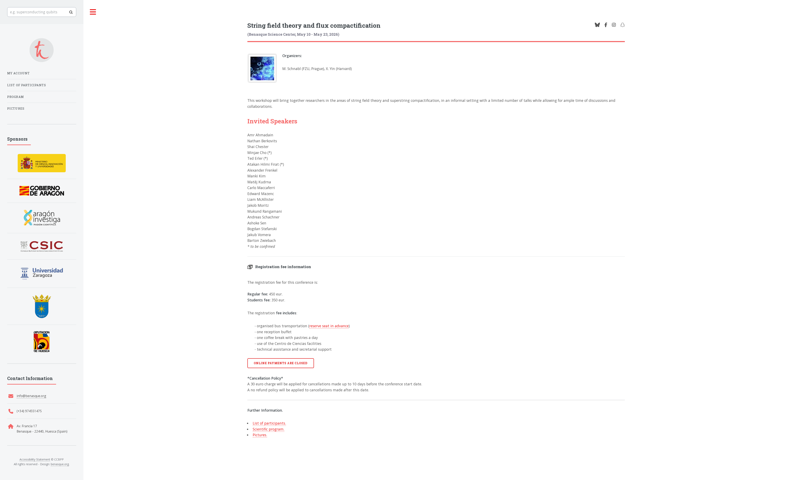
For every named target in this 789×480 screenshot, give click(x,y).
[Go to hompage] (42, 50)
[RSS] (622, 25)
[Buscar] (71, 12)
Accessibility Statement (35, 459)
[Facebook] (605, 25)
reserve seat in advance (329, 325)
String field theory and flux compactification (314, 25)
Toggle (93, 12)
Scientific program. (268, 429)
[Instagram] (614, 25)
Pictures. (260, 434)
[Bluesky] (597, 25)
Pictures (15, 108)
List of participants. (269, 423)
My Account (18, 73)
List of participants (26, 85)
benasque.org (60, 464)
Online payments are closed (280, 363)
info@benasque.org (31, 396)
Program (15, 97)
